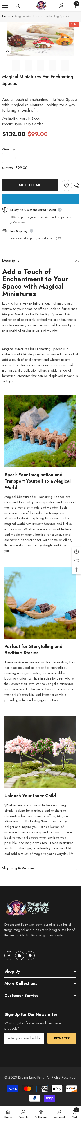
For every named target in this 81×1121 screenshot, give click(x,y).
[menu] (5, 5)
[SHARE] (75, 185)
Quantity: (9, 149)
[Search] (17, 6)
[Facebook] (9, 955)
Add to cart (30, 185)
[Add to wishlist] (66, 185)
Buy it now (40, 199)
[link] (23, 1113)
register (62, 1038)
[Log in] (61, 5)
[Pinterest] (30, 955)
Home (6, 16)
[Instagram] (19, 955)
